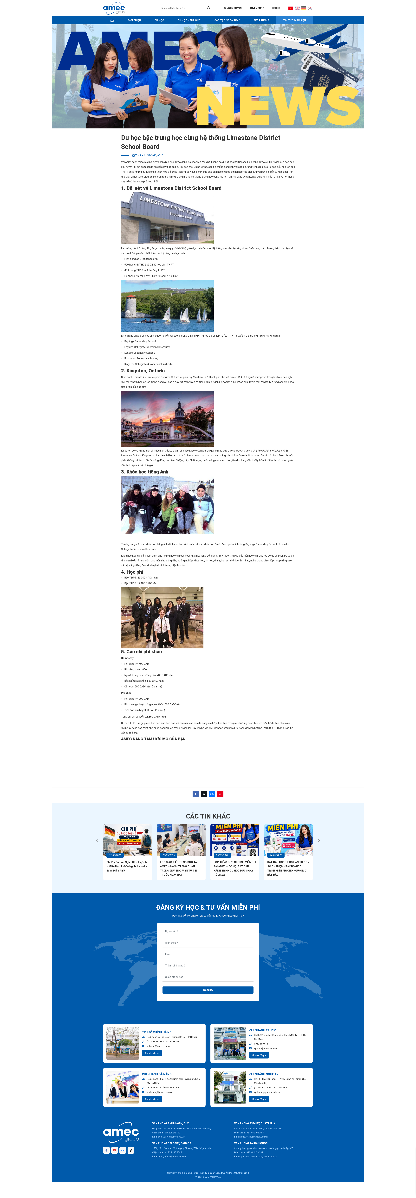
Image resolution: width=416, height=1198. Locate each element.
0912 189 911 (261, 1043)
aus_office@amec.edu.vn (254, 1136)
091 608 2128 (154, 1087)
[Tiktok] (131, 1150)
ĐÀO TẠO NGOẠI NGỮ (227, 20)
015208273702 (172, 1132)
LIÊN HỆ (276, 8)
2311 (261, 1152)
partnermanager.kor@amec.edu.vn (259, 1156)
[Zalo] (122, 1150)
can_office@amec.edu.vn (172, 1156)
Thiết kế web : (202, 1177)
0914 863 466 (173, 1041)
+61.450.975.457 (255, 1132)
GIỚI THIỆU (134, 20)
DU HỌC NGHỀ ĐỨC (189, 20)
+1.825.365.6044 (173, 1152)
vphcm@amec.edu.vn (265, 1048)
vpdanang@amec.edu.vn (160, 1092)
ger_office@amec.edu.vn (172, 1136)
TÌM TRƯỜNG (261, 20)
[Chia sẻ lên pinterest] (220, 794)
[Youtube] (114, 1150)
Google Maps (152, 1053)
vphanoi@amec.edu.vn (158, 1046)
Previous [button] (97, 840)
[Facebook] (106, 1150)
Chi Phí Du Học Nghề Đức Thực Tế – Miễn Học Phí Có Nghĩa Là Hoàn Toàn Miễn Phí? (127, 866)
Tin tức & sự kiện (294, 20)
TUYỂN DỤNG (257, 8)
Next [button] (319, 840)
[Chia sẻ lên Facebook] (196, 794)
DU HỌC (159, 20)
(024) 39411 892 (155, 1041)
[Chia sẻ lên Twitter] (204, 794)
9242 (254, 1152)
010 (248, 1152)
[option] (208, 76)
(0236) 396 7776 (171, 1087)
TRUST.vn (215, 1177)
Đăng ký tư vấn (232, 8)
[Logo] (114, 8)
